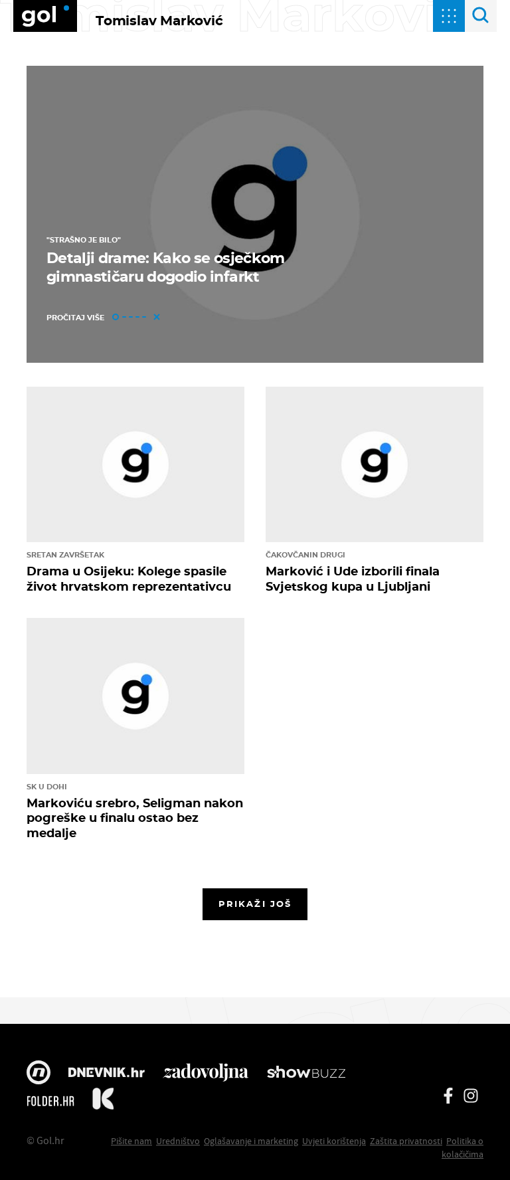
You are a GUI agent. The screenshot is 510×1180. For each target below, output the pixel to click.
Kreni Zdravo (103, 1101)
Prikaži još (255, 903)
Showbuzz (306, 1073)
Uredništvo (178, 1141)
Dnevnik (106, 1073)
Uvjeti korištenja (334, 1141)
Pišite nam (131, 1141)
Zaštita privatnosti (406, 1141)
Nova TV (38, 1073)
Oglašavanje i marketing (251, 1141)
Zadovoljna (205, 1073)
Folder (50, 1101)
